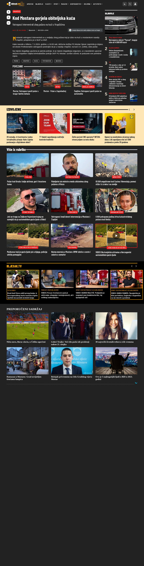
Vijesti (48, 4)
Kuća (36, 61)
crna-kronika (22, 30)
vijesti (15, 30)
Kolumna (87, 4)
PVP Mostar (47, 61)
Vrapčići (26, 61)
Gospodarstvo (75, 4)
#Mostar (30, 4)
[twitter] (8, 17)
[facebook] (8, 12)
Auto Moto (97, 4)
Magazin (64, 4)
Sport (56, 4)
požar (16, 61)
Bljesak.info (32, 30)
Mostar (58, 61)
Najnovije (39, 4)
